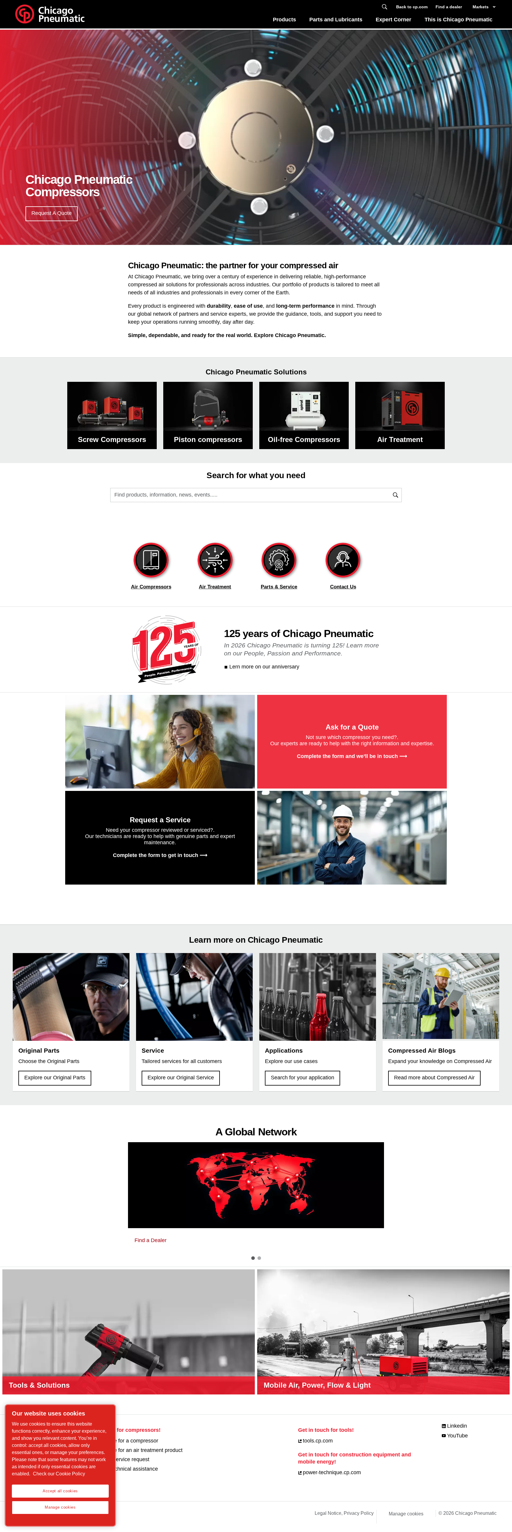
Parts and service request (119, 1459)
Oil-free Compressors (304, 439)
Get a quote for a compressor (123, 1441)
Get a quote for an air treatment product (136, 1450)
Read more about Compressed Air (434, 1078)
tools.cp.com (318, 1441)
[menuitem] (284, 21)
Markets (481, 6)
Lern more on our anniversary (264, 667)
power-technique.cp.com (332, 1472)
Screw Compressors (112, 439)
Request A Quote (51, 213)
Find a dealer (449, 6)
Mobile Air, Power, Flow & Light (317, 1385)
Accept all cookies (60, 1491)
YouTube (457, 1436)
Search (384, 7)
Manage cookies (406, 1513)
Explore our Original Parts (54, 1078)
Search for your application (302, 1078)
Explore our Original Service (181, 1078)
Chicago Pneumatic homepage (50, 14)
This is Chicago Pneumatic (458, 20)
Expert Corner (393, 20)
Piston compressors (208, 439)
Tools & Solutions (39, 1385)
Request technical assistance (123, 1469)
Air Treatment (400, 439)
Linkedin (457, 1426)
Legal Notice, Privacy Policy (344, 1513)
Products (284, 20)
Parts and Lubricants (335, 20)
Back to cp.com (412, 6)
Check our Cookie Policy (59, 1473)
